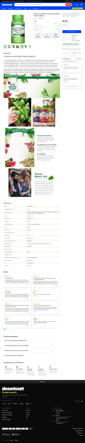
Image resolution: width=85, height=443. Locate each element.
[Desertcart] (7, 4)
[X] (79, 401)
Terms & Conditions (77, 428)
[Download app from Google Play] (6, 434)
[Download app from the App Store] (16, 434)
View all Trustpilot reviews (71, 86)
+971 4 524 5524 (59, 423)
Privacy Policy (79, 430)
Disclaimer (80, 433)
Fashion (25, 8)
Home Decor (10, 8)
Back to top (42, 381)
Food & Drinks (18, 8)
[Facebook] (82, 401)
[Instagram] (76, 401)
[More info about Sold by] (78, 35)
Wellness (4, 8)
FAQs (81, 435)
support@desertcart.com (62, 418)
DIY (30, 8)
